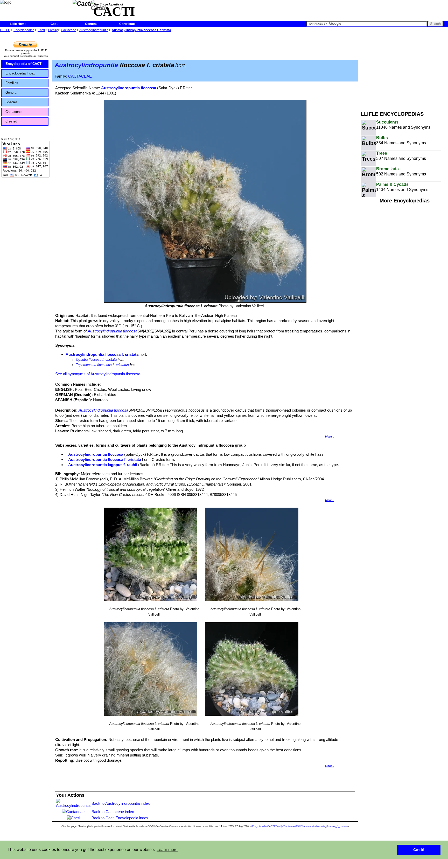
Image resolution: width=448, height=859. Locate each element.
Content (91, 24)
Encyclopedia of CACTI (24, 64)
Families (11, 83)
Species (11, 102)
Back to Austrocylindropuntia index (121, 803)
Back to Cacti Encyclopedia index (120, 818)
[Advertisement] (404, 69)
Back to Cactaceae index (113, 811)
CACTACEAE (80, 76)
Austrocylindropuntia (93, 30)
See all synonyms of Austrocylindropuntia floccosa (97, 374)
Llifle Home (18, 24)
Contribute (127, 24)
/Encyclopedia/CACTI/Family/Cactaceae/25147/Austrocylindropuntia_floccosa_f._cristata (299, 826)
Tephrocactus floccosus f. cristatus (102, 365)
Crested (11, 121)
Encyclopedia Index (20, 73)
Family (53, 30)
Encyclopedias (23, 30)
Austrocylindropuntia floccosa (128, 88)
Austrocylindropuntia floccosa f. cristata (141, 30)
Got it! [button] (418, 850)
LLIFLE (5, 30)
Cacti (54, 24)
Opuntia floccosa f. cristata (96, 360)
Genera (10, 92)
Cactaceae (68, 30)
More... (329, 436)
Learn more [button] (167, 849)
